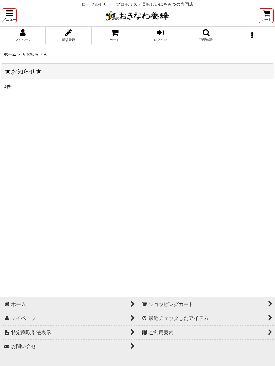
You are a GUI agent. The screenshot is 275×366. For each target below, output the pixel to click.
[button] (9, 15)
